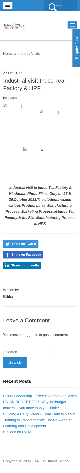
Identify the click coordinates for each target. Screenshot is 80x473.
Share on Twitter (24, 243)
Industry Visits (29, 53)
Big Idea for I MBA (17, 432)
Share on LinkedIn (25, 265)
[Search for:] (60, 5)
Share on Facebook (26, 254)
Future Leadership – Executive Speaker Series (40, 396)
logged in (31, 335)
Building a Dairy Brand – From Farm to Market (39, 414)
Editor (12, 98)
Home (8, 53)
